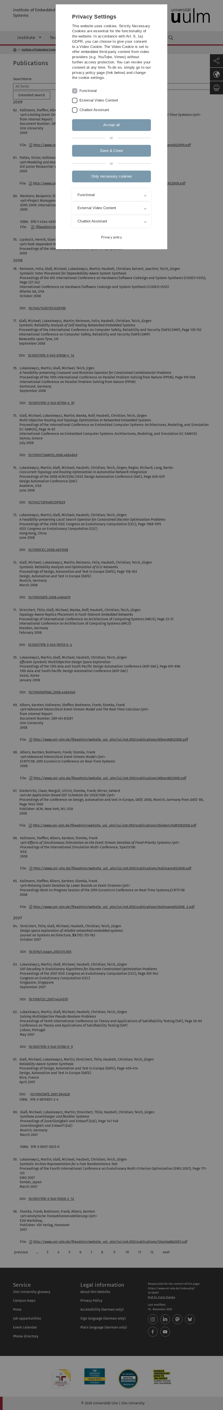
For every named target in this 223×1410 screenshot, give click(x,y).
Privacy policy (111, 237)
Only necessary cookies (111, 176)
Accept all (111, 125)
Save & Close (111, 151)
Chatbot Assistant (94, 110)
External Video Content (98, 100)
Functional (88, 91)
